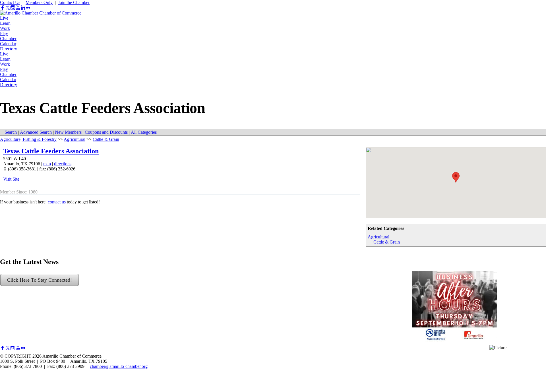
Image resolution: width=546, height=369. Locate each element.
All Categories (144, 132)
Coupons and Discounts (106, 132)
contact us (57, 201)
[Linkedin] (23, 7)
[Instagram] (13, 7)
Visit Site (11, 179)
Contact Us (10, 2)
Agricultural (378, 236)
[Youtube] (18, 7)
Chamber (8, 38)
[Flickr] (28, 7)
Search (11, 132)
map (47, 163)
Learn (5, 23)
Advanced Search (36, 132)
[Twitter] (7, 7)
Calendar (8, 43)
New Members (68, 132)
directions (62, 163)
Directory (8, 48)
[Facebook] (2, 7)
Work (5, 28)
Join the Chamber (74, 2)
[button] (456, 177)
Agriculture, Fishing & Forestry (28, 139)
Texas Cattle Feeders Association (51, 151)
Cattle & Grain (386, 242)
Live (4, 18)
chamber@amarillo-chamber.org (119, 366)
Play (4, 33)
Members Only (39, 2)
